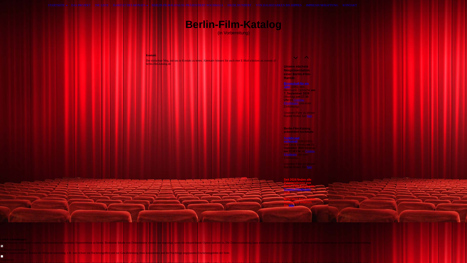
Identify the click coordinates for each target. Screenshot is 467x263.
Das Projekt (81, 5)
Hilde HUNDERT (239, 5)
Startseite (56, 5)
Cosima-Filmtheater (294, 101)
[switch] (2, 246)
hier (309, 116)
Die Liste (102, 5)
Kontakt (350, 5)
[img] (18, 5)
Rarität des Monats (129, 5)
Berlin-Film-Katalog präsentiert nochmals (187, 5)
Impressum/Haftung (322, 5)
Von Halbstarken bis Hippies (279, 5)
